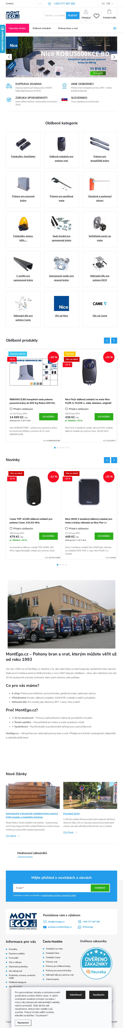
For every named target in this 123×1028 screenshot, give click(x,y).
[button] (9, 57)
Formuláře (13, 957)
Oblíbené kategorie (17, 982)
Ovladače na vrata (54, 949)
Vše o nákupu (15, 962)
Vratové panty (52, 979)
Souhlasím (98, 994)
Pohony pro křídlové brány (58, 966)
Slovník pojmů (15, 986)
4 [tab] (63, 447)
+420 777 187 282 (91, 921)
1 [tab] (55, 447)
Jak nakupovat (15, 971)
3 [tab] (60, 447)
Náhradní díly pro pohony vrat (60, 975)
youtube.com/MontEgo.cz (60, 927)
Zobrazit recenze (25, 856)
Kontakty (10, 3)
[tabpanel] (34, 395)
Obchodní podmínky (18, 966)
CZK (108, 3)
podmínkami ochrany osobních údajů (59, 895)
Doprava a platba (17, 953)
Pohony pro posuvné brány (58, 970)
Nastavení (23, 1022)
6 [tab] (68, 447)
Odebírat (100, 887)
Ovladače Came (53, 957)
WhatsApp (87, 927)
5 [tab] (65, 447)
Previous (107, 341)
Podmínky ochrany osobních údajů (22, 976)
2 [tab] (57, 447)
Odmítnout (76, 994)
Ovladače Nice (52, 953)
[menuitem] (17, 28)
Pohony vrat (51, 962)
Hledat (72, 15)
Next (114, 341)
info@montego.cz (56, 921)
